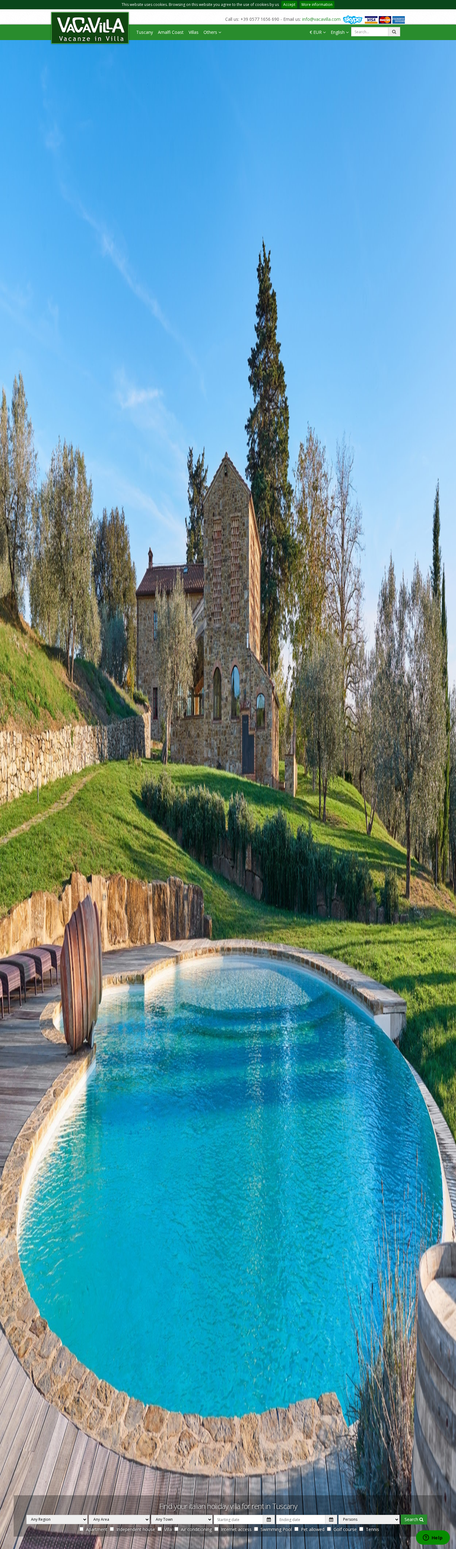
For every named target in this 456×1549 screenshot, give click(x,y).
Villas (194, 32)
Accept (289, 4)
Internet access (236, 1529)
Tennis (372, 1529)
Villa (168, 1529)
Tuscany (144, 32)
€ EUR (316, 32)
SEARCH (412, 1519)
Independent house (135, 1529)
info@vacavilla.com (321, 19)
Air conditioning (196, 1529)
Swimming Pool (276, 1529)
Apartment (96, 1529)
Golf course (345, 1529)
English (338, 32)
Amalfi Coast (171, 32)
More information (317, 4)
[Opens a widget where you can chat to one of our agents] (433, 1538)
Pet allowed (312, 1529)
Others (210, 32)
